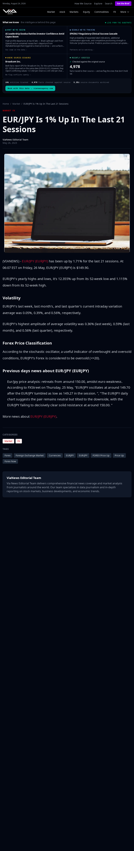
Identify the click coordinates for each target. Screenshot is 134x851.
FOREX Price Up (101, 455)
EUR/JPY (83, 455)
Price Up (119, 455)
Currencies (55, 455)
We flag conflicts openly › (18, 74)
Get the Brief (123, 3)
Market (51, 11)
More (123, 11)
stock (62, 11)
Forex (7, 455)
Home (6, 103)
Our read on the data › (16, 50)
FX (114, 11)
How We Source (83, 3)
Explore (98, 3)
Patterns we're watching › (82, 50)
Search (108, 3)
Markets (74, 11)
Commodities (101, 11)
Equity (86, 11)
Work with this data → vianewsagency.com (30, 88)
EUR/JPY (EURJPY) (35, 261)
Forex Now (10, 461)
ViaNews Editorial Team (15, 139)
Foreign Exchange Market (30, 455)
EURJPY (70, 455)
